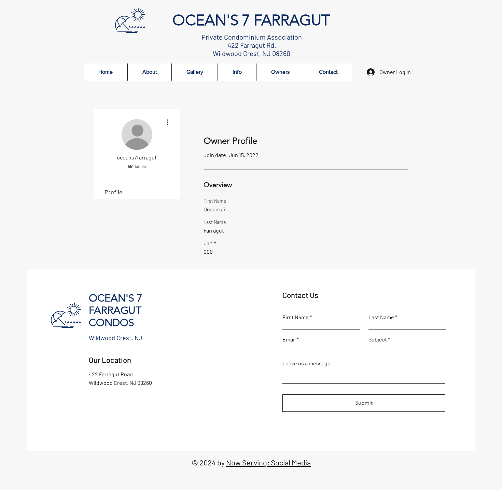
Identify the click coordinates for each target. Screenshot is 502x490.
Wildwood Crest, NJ (115, 337)
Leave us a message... (308, 363)
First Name (295, 317)
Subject (377, 339)
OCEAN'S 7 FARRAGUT (251, 20)
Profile (113, 192)
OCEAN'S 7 (115, 298)
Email (289, 339)
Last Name (381, 317)
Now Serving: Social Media (268, 462)
